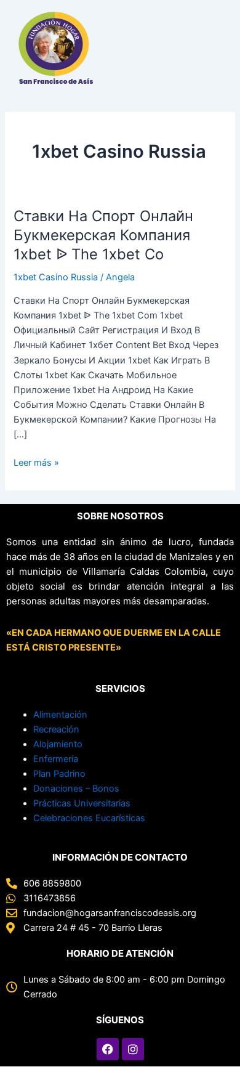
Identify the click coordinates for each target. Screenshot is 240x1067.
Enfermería (55, 759)
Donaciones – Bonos (76, 788)
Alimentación (60, 714)
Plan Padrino (59, 773)
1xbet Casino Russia (56, 277)
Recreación (56, 729)
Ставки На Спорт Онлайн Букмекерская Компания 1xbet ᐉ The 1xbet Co (103, 235)
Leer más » (36, 461)
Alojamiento (57, 744)
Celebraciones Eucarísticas (89, 818)
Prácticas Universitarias (81, 803)
